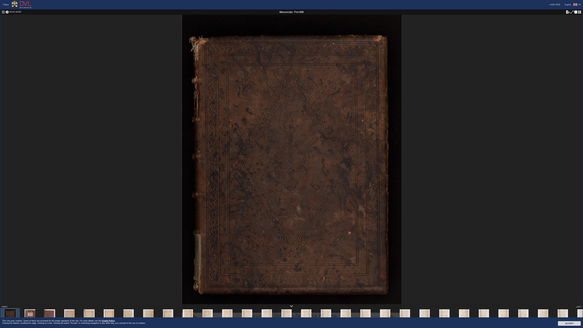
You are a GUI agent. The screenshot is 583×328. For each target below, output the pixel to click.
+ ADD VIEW (554, 4)
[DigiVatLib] (21, 8)
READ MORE (15, 12)
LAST (578, 307)
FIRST (5, 307)
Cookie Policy (108, 321)
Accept (569, 323)
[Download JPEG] (568, 12)
